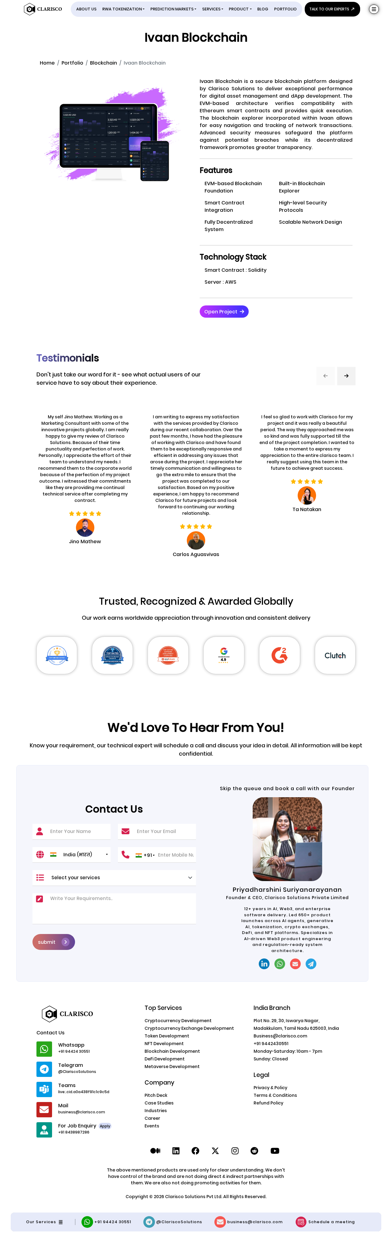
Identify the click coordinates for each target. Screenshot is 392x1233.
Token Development (167, 1036)
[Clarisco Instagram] (235, 1151)
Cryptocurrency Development (178, 1021)
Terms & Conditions (275, 1095)
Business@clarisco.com (280, 1036)
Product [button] (239, 9)
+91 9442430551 (271, 1044)
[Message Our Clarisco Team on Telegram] (311, 963)
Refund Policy (268, 1103)
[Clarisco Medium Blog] (155, 1151)
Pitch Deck (156, 1095)
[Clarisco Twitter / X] (215, 1151)
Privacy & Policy (270, 1088)
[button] (224, 311)
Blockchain (103, 62)
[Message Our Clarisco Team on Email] (295, 963)
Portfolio (72, 62)
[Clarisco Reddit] (254, 1151)
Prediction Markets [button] (172, 9)
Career (152, 1118)
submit (46, 942)
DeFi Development (165, 1059)
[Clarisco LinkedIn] (175, 1151)
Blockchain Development (172, 1051)
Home (47, 62)
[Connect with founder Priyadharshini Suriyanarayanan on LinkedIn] (264, 963)
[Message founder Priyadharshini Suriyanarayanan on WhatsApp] (279, 963)
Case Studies (159, 1103)
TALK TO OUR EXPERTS (329, 9)
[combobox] (79, 854)
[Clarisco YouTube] (274, 1151)
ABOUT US (86, 9)
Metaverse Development (172, 1066)
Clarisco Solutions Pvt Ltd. (194, 1197)
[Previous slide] (325, 376)
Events (152, 1126)
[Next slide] (346, 376)
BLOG (262, 9)
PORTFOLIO (285, 9)
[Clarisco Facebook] (195, 1151)
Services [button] (211, 9)
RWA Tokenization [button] (122, 9)
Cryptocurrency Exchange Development (189, 1028)
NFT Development (164, 1044)
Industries (156, 1111)
